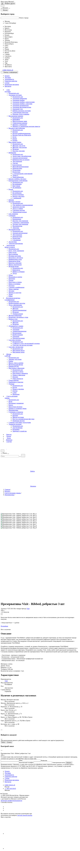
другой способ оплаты (24, 815)
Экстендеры (13, 242)
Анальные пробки (18, 100)
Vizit (28, 608)
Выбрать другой (10, 3)
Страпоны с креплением (20, 222)
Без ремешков (17, 184)
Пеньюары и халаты (15, 277)
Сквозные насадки (18, 210)
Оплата (7, 76)
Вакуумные (16, 186)
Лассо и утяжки (17, 208)
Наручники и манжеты (20, 373)
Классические (17, 165)
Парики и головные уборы (17, 408)
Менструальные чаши (19, 121)
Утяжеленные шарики (19, 123)
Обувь (11, 275)
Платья (11, 280)
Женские (15, 308)
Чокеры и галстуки (15, 292)
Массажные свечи (18, 352)
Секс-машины (13, 214)
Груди (14, 137)
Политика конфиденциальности (11, 800)
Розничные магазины (12, 84)
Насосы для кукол (18, 196)
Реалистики (16, 172)
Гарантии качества (11, 81)
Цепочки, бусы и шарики (20, 114)
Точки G (15, 175)
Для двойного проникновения (22, 205)
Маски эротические (15, 264)
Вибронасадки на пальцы (20, 159)
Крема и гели (13, 319)
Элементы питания (15, 424)
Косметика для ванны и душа (18, 317)
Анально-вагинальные (20, 158)
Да (2, 3)
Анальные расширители (20, 105)
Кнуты (14, 387)
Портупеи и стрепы (15, 282)
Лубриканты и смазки (16, 326)
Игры (10, 401)
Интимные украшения (16, 403)
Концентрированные (19, 310)
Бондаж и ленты (17, 371)
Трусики (11, 291)
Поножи (15, 377)
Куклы (11, 189)
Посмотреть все (14, 93)
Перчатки (12, 278)
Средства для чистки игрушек (22, 345)
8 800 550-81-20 (10, 785)
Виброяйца (16, 119)
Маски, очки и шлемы (16, 363)
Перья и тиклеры (18, 389)
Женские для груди (18, 145)
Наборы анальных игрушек (21, 111)
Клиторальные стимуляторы (18, 180)
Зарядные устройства (19, 431)
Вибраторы (12, 152)
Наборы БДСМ (14, 366)
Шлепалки (16, 394)
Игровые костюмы (15, 256)
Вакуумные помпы (15, 142)
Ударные (11, 384)
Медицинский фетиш (16, 364)
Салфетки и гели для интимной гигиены (26, 343)
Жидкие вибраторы (15, 315)
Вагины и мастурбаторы (17, 128)
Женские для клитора (19, 147)
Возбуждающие (17, 335)
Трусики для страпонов (20, 224)
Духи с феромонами (15, 305)
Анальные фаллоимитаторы (21, 107)
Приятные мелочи (18, 421)
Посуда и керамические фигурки (23, 419)
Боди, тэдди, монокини (16, 250)
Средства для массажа (16, 347)
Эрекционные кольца (19, 212)
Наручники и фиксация (16, 368)
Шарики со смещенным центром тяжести (26, 126)
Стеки (14, 392)
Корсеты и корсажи (15, 263)
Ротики (14, 140)
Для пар (15, 163)
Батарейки (15, 429)
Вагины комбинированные (21, 133)
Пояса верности (17, 378)
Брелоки (15, 415)
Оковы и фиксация (18, 375)
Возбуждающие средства (17, 303)
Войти (3, 742)
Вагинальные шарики (16, 116)
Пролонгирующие (18, 338)
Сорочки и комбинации (16, 287)
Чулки (11, 294)
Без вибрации (17, 193)
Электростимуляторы (16, 243)
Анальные (15, 329)
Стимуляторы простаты (20, 112)
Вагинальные (16, 333)
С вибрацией (16, 198)
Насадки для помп (18, 151)
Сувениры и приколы (16, 412)
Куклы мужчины (18, 194)
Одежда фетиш (14, 380)
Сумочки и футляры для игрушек (20, 422)
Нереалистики (17, 168)
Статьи (7, 83)
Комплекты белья (14, 261)
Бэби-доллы (12, 252)
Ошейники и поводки (16, 382)
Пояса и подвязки (14, 284)
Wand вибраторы (18, 177)
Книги (11, 405)
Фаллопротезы (17, 226)
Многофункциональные (20, 166)
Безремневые (16, 219)
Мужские (15, 149)
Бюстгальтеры (13, 254)
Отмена (9, 742)
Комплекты (16, 270)
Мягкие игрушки (18, 417)
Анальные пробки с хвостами (22, 104)
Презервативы (13, 410)
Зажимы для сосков (15, 359)
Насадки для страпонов (20, 221)
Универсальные (17, 314)
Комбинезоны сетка (15, 259)
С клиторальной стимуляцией (22, 173)
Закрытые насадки (18, 207)
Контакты (8, 86)
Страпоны (12, 215)
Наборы (11, 200)
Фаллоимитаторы (14, 229)
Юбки (11, 296)
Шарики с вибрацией (19, 124)
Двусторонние (17, 161)
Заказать (69, 762)
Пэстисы (11, 285)
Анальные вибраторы (19, 98)
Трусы (14, 273)
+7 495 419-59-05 (10, 788)
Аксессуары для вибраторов (21, 156)
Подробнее (4, 626)
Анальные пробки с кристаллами (23, 102)
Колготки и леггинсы (16, 257)
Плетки (14, 391)
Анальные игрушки (15, 95)
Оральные (15, 336)
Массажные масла (18, 350)
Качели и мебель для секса (17, 179)
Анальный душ (17, 109)
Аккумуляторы (17, 428)
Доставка (8, 77)
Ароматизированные (19, 331)
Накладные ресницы (15, 407)
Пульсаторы (16, 170)
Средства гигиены (15, 340)
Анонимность (9, 79)
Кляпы (11, 361)
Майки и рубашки (18, 271)
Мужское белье (14, 266)
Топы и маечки (14, 289)
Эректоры (15, 228)
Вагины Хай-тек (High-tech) (21, 135)
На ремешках (16, 187)
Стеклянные (16, 240)
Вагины (15, 131)
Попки (14, 138)
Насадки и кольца (14, 201)
